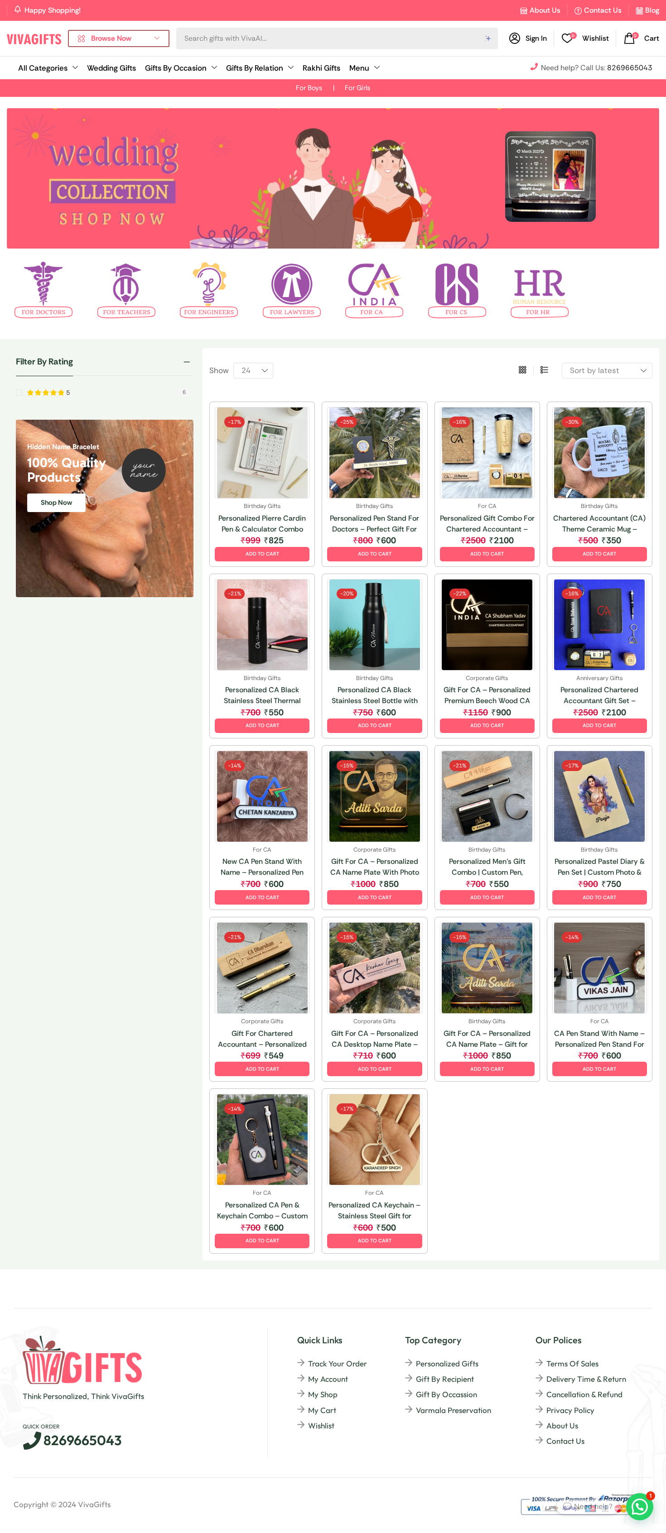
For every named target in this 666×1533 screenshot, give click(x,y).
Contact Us (603, 10)
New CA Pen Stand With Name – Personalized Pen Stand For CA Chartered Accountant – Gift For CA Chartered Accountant (262, 867)
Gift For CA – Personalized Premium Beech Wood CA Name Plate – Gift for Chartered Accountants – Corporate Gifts (487, 695)
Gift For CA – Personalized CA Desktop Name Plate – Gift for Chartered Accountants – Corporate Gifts (374, 1039)
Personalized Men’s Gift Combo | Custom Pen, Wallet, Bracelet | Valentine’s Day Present (487, 867)
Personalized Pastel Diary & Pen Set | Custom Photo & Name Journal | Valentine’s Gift (600, 867)
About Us (545, 10)
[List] (544, 370)
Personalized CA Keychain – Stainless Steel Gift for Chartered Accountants (374, 1211)
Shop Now (56, 502)
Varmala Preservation (453, 1410)
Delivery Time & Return (586, 1379)
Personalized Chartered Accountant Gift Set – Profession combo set (599, 695)
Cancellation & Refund (584, 1394)
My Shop (323, 1394)
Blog (652, 10)
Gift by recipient (445, 1379)
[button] (585, 38)
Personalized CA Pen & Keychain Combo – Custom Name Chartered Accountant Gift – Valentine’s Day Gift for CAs (262, 1211)
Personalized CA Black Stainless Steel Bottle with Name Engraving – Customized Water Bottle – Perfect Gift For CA (374, 695)
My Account (328, 1379)
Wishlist (321, 1425)
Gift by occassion (446, 1394)
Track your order (337, 1363)
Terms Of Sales (572, 1363)
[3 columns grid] (522, 370)
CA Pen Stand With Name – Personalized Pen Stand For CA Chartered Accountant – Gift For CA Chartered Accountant (600, 1039)
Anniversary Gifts (599, 678)
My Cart (322, 1410)
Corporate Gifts (487, 678)
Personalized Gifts (447, 1363)
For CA (487, 506)
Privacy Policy (570, 1410)
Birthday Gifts (262, 506)
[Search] (488, 38)
